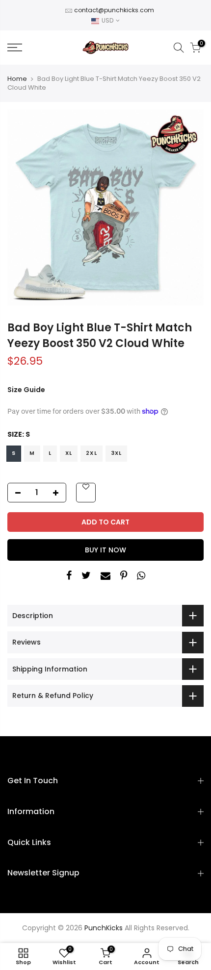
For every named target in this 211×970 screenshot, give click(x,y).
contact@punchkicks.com (114, 10)
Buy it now (105, 550)
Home (17, 79)
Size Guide (26, 390)
